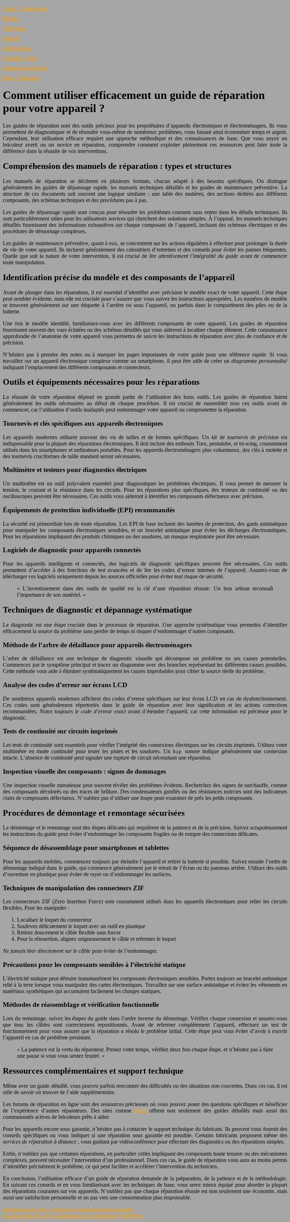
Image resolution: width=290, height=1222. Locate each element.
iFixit (141, 1111)
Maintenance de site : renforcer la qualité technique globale (68, 1209)
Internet (11, 38)
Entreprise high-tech (25, 68)
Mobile (11, 19)
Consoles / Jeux (20, 58)
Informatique (17, 48)
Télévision (14, 28)
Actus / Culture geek (26, 9)
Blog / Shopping (21, 78)
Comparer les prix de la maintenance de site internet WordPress (73, 1216)
